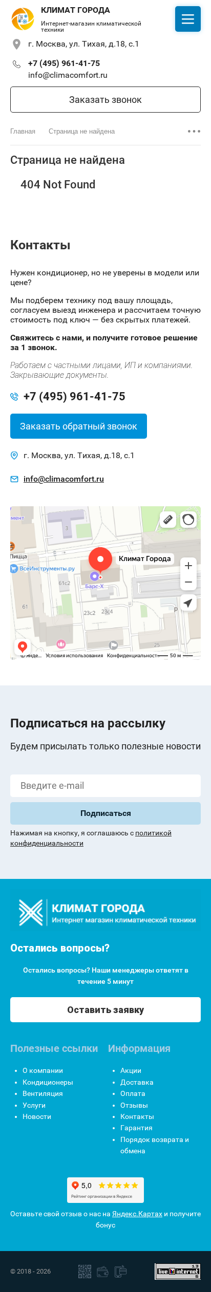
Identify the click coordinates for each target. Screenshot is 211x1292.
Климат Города (75, 10)
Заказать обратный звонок (78, 426)
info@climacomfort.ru (68, 75)
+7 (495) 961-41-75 (64, 63)
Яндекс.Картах (137, 1214)
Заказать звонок (105, 99)
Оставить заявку (105, 1009)
